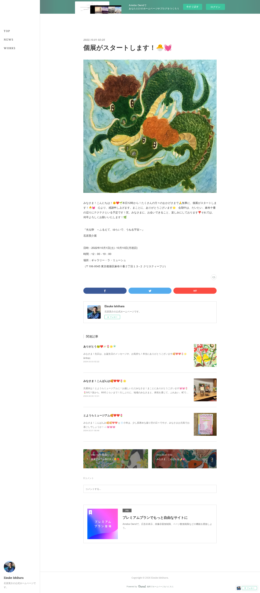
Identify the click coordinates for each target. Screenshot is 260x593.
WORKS (10, 48)
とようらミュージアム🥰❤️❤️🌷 (103, 415)
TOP (7, 31)
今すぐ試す (192, 6)
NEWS (9, 39)
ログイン (215, 7)
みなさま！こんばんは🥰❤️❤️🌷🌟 (104, 381)
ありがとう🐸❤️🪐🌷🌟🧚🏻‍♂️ (99, 346)
